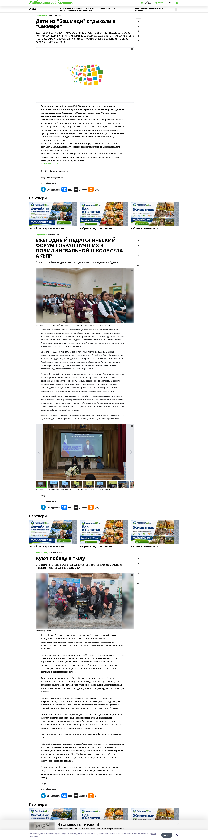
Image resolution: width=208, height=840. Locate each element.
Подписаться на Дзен (158, 2)
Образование (41, 15)
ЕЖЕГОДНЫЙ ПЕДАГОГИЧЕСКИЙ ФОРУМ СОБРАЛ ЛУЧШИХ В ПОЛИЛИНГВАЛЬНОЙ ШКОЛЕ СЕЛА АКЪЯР (77, 9)
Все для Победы (43, 553)
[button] (131, 451)
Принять (167, 835)
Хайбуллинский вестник (50, 2)
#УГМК (55, 163)
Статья (32, 8)
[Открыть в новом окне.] (50, 189)
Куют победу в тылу (106, 8)
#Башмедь (46, 163)
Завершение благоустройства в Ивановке (149, 9)
